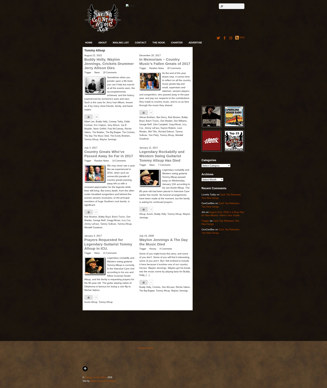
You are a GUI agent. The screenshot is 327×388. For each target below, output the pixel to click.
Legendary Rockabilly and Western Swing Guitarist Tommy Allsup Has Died (161, 156)
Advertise (195, 42)
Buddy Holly (101, 121)
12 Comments (110, 253)
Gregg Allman (113, 220)
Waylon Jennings (108, 139)
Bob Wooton (174, 117)
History (152, 249)
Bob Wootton (90, 217)
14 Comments (119, 161)
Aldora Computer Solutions (103, 381)
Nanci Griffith (99, 129)
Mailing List (121, 42)
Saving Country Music (96, 377)
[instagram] (231, 37)
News (97, 72)
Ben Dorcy (162, 117)
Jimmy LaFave (152, 128)
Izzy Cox (126, 220)
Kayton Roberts (168, 128)
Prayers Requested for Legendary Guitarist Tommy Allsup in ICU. (108, 244)
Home (88, 42)
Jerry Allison (113, 125)
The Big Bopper (113, 132)
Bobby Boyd (104, 217)
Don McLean (168, 287)
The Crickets (128, 132)
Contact (140, 42)
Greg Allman (175, 124)
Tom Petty (154, 135)
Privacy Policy (145, 348)
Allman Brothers (147, 117)
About (102, 42)
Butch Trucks (152, 121)
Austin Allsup (90, 302)
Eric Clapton (100, 125)
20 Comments (174, 68)
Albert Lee (89, 121)
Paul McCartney (115, 129)
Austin (150, 214)
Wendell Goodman (93, 227)
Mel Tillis (152, 131)
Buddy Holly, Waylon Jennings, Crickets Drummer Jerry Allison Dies (109, 63)
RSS (242, 37)
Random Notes (156, 68)
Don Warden (166, 121)
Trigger (87, 72)
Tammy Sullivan (108, 224)
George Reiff (145, 124)
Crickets (156, 287)
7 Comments (164, 165)
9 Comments (166, 249)
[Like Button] (88, 116)
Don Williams (180, 121)
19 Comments (110, 72)
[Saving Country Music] (103, 32)
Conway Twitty (116, 121)
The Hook (158, 42)
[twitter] (218, 37)
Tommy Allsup (91, 139)
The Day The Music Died (96, 136)
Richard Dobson (166, 131)
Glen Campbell (160, 124)
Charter (177, 42)
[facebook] (224, 37)
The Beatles (98, 132)
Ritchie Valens (183, 287)
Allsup (142, 214)
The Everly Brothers (120, 136)
